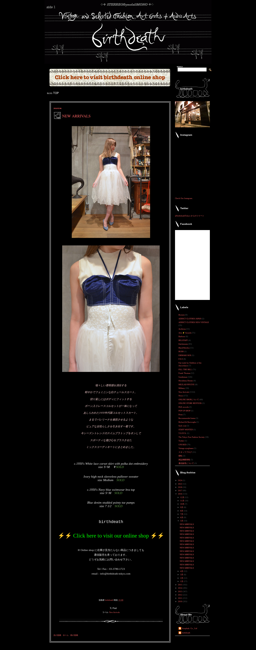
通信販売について (186, 463)
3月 (182, 574)
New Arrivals (114, 612)
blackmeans (183, 344)
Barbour (182, 336)
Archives (182, 329)
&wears (182, 315)
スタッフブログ (185, 452)
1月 (182, 581)
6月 (182, 517)
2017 (180, 490)
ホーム (66, 635)
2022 (180, 484)
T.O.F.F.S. (183, 433)
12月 (182, 497)
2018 (180, 487)
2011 (180, 598)
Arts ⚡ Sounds (185, 333)
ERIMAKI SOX (185, 355)
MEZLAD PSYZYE (187, 384)
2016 (180, 494)
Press (181, 414)
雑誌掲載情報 (185, 460)
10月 (182, 504)
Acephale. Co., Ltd (189, 628)
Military (182, 388)
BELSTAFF (183, 340)
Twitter (182, 441)
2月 (182, 578)
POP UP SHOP (185, 411)
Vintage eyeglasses (186, 448)
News (181, 396)
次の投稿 (57, 635)
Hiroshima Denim (186, 381)
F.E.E (181, 359)
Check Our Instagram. (184, 198)
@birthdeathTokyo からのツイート (189, 216)
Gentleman (183, 377)
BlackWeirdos (184, 348)
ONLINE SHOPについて (189, 399)
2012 (180, 595)
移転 (181, 456)
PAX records (184, 407)
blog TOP (53, 93)
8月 (182, 511)
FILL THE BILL (185, 369)
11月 (182, 501)
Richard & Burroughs (187, 422)
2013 (180, 591)
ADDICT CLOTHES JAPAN (190, 319)
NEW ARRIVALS (187, 524)
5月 (182, 521)
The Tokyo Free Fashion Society (192, 437)
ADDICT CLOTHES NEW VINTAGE (194, 322)
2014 (180, 588)
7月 (182, 514)
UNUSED (183, 445)
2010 (180, 601)
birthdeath (186, 633)
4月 (182, 571)
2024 (180, 480)
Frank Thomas (185, 373)
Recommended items (187, 418)
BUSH (181, 351)
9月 (182, 507)
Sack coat (183, 426)
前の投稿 (74, 635)
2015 (180, 585)
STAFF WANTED (186, 430)
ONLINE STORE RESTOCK (190, 403)
